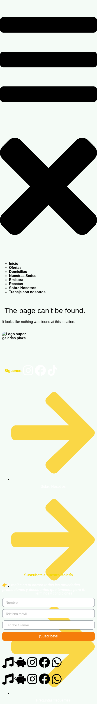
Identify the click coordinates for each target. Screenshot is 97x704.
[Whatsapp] (56, 662)
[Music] (8, 662)
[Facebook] (40, 370)
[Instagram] (28, 370)
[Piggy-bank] (20, 662)
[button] (48, 131)
